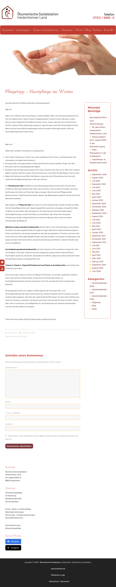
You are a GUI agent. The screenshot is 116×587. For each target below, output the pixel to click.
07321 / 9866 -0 (103, 18)
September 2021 (99, 242)
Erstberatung (10, 495)
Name (8, 402)
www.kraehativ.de (58, 568)
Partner (97, 30)
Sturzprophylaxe (11, 501)
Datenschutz (54, 581)
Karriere (67, 30)
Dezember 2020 (99, 264)
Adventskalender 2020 (14, 336)
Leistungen (23, 30)
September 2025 (99, 174)
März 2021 (96, 258)
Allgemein (96, 302)
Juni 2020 (96, 271)
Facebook (15, 541)
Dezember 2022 (99, 203)
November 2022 (99, 206)
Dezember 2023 (99, 184)
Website (9, 424)
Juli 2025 (96, 181)
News (94, 309)
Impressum (64, 581)
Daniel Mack (12, 332)
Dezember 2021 (98, 235)
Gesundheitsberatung (14, 518)
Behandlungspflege (13, 528)
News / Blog (83, 30)
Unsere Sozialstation (46, 30)
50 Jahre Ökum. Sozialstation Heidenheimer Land (98, 130)
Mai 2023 (96, 193)
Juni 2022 (96, 222)
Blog (25, 336)
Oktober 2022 (98, 210)
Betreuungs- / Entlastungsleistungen (20, 515)
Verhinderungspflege (13, 492)
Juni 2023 (96, 190)
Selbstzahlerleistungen (14, 512)
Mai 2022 (96, 226)
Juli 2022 (96, 219)
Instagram (15, 548)
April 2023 (96, 197)
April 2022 (96, 229)
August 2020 (97, 268)
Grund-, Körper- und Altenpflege (18, 509)
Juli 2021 (96, 245)
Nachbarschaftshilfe (13, 498)
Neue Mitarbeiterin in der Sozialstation (98, 152)
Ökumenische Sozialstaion (50, 562)
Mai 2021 (96, 252)
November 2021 (99, 239)
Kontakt (109, 30)
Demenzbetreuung (12, 525)
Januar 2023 (97, 200)
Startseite (8, 30)
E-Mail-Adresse (13, 413)
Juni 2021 (96, 248)
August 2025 (97, 177)
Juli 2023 (96, 187)
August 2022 (97, 216)
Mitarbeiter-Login (58, 575)
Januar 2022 (97, 232)
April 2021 (96, 255)
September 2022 (99, 213)
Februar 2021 (97, 261)
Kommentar (11, 368)
